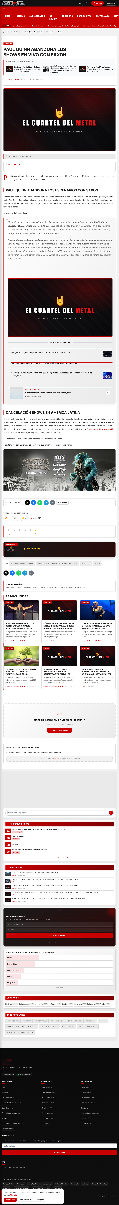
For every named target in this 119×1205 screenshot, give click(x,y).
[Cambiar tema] (80, 3)
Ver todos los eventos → (59, 858)
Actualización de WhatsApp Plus (20, 1032)
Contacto (84, 1108)
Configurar (40, 1199)
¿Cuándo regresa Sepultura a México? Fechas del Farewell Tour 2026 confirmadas (20, 672)
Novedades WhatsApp (15, 1027)
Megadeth (32, 1027)
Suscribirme (61, 935)
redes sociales (57, 1021)
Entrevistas (84, 16)
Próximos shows (8, 1098)
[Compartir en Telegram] (46, 502)
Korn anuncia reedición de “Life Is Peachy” (54, 26)
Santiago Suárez (13, 80)
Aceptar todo (10, 1199)
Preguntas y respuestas (11, 1113)
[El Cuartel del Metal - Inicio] (13, 3)
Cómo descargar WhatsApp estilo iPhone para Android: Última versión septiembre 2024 (58, 626)
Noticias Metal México (49, 1027)
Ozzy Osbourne (68, 1027)
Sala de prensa (7, 1108)
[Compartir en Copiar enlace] (52, 502)
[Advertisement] (59, 791)
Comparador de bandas (11, 1123)
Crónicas (67, 16)
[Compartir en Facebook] (33, 502)
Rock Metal (48, 1098)
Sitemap (103, 1197)
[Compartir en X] (27, 502)
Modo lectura (16, 502)
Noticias (20, 16)
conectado (31, 752)
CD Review (53, 17)
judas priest (92, 1027)
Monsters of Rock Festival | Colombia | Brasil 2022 (57, 563)
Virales (46, 1123)
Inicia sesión (56, 759)
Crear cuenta (86, 1087)
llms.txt (114, 1197)
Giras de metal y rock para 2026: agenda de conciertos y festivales (56, 671)
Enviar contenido (87, 1098)
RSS (109, 1197)
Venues (4, 1118)
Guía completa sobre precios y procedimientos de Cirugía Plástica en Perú (97, 671)
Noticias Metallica (74, 1021)
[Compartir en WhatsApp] (39, 502)
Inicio (7, 16)
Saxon (97, 563)
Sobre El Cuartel (87, 1118)
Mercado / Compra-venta (11, 1103)
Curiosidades (37, 16)
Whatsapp (27, 1021)
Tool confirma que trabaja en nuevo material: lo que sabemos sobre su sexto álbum (97, 626)
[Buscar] (86, 3)
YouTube (102, 1021)
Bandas (5, 1093)
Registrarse (111, 3)
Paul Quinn (86, 563)
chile (81, 1027)
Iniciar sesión (86, 1093)
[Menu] (4, 9)
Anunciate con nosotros (90, 1113)
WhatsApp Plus (41, 1021)
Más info (13, 1195)
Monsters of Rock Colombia (101, 429)
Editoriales (103, 16)
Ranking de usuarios (88, 1103)
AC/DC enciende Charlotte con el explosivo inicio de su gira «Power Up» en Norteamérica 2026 (19, 626)
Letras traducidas (8, 1128)
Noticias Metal (13, 1021)
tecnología (90, 1021)
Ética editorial (86, 1123)
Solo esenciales (25, 1199)
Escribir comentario (59, 730)
